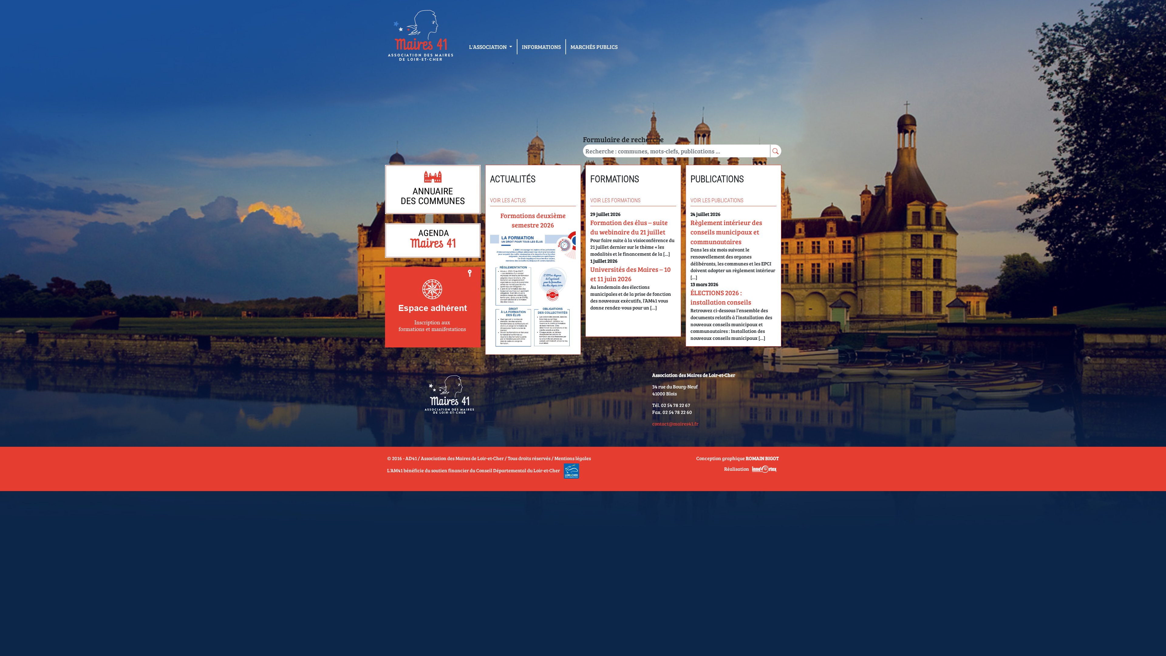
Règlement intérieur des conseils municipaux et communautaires (726, 232)
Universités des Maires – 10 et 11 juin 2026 (630, 274)
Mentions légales (572, 458)
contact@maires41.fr (675, 423)
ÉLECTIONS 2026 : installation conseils (720, 297)
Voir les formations (615, 200)
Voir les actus (508, 200)
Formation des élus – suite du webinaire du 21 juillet (629, 227)
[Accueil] (420, 37)
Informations (541, 46)
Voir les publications (716, 200)
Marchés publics (594, 46)
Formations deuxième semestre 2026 (533, 220)
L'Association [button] (488, 46)
